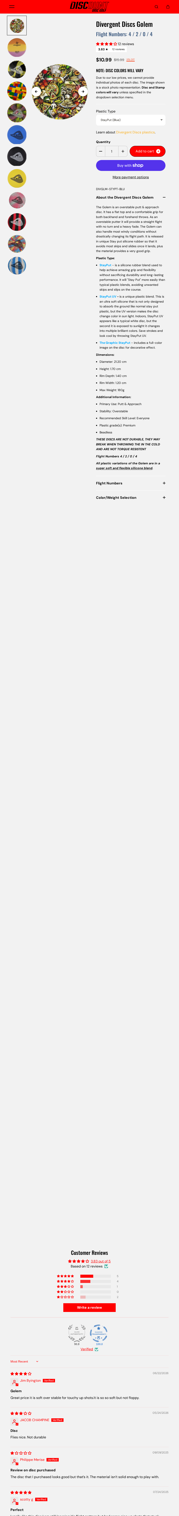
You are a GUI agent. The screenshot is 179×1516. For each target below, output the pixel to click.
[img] (20, 1373)
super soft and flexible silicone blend (124, 468)
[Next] (83, 91)
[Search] (156, 7)
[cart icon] (168, 7)
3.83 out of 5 (101, 1261)
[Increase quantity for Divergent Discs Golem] (122, 151)
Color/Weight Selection (116, 497)
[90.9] (77, 1333)
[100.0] (98, 1333)
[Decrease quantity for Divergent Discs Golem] (100, 151)
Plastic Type (105, 111)
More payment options (131, 177)
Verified (87, 1349)
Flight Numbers (109, 483)
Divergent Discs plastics (135, 132)
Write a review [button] (89, 1307)
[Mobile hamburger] (12, 7)
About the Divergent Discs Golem (124, 197)
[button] (107, 44)
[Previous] (36, 91)
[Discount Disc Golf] (89, 7)
